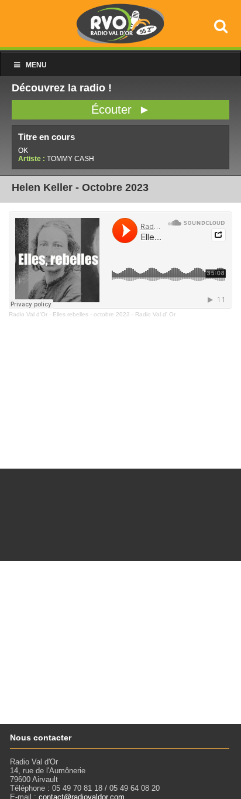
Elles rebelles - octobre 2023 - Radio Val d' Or (114, 314)
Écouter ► (120, 109)
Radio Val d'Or (28, 314)
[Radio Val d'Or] (120, 41)
